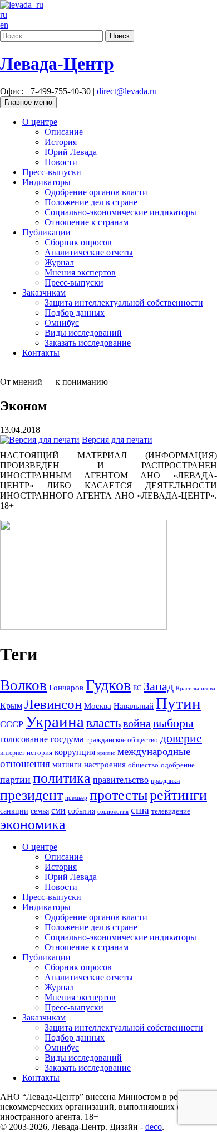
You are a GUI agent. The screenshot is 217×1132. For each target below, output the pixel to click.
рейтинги (178, 795)
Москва (97, 705)
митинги (67, 765)
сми (58, 810)
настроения (105, 764)
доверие (181, 738)
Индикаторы (46, 182)
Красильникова (195, 688)
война (137, 723)
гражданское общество (122, 740)
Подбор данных (75, 312)
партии (15, 779)
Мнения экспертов (80, 272)
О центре (39, 122)
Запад (159, 686)
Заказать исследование (88, 342)
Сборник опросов (78, 242)
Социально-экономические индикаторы (120, 212)
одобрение (178, 765)
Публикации (46, 232)
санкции (14, 811)
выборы (173, 723)
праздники (165, 781)
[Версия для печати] (40, 439)
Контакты (41, 352)
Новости (61, 162)
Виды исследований (83, 332)
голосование (24, 739)
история (39, 752)
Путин (178, 703)
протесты (118, 795)
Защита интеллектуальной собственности (124, 302)
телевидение (170, 811)
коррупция (75, 752)
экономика (33, 824)
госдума (67, 738)
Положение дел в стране (91, 202)
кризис (106, 753)
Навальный (134, 706)
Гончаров (66, 687)
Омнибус (62, 322)
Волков (23, 685)
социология (113, 812)
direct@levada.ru (127, 91)
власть (103, 722)
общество (143, 765)
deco (153, 1126)
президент (31, 795)
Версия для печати (117, 439)
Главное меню (28, 102)
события (81, 811)
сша (140, 810)
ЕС (137, 688)
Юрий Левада (71, 152)
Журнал (59, 262)
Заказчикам (44, 292)
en (4, 25)
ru (3, 15)
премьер (76, 798)
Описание (64, 132)
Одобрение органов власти (96, 192)
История (61, 142)
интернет (12, 753)
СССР (11, 724)
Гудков (108, 685)
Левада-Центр (57, 64)
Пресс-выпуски (51, 172)
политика (62, 778)
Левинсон (53, 704)
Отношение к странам (87, 222)
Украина (55, 722)
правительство (121, 780)
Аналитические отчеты (89, 252)
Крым (11, 705)
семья (40, 811)
